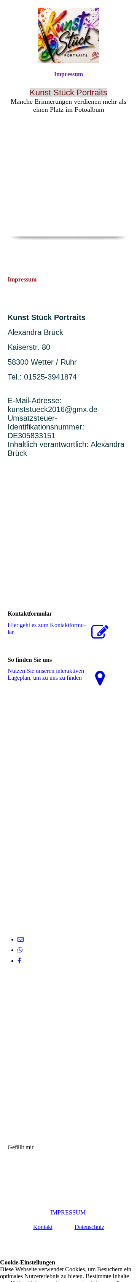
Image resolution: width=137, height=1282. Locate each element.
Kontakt (43, 1227)
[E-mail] (21, 939)
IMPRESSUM (68, 1212)
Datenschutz (89, 1227)
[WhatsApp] (20, 950)
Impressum (68, 74)
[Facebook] (19, 960)
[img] (68, 35)
